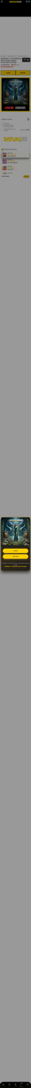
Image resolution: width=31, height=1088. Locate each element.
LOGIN (15, 550)
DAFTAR (15, 556)
